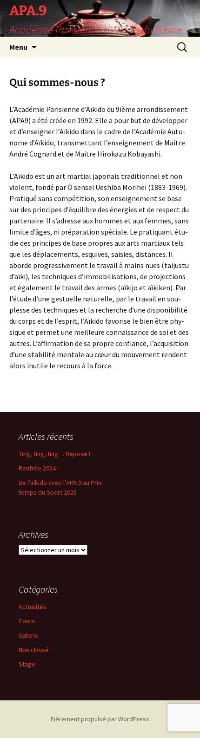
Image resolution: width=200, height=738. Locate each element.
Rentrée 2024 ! (39, 468)
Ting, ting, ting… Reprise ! (54, 454)
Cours (27, 621)
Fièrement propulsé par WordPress (100, 719)
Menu (18, 47)
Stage (27, 664)
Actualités (33, 606)
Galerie (29, 635)
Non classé (34, 650)
